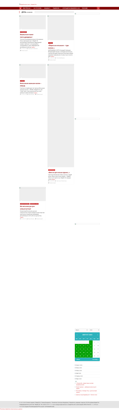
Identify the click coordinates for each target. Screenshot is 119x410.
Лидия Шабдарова (60, 58)
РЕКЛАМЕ (85, 8)
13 (83, 349)
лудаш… (33, 47)
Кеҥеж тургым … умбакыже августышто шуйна (86, 387)
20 (83, 352)
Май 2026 (78, 373)
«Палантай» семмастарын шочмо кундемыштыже (84, 384)
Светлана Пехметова (61, 181)
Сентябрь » (95, 359)
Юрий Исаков (31, 94)
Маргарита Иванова (33, 48)
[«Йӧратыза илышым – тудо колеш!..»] (60, 27)
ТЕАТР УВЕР (94, 381)
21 (87, 352)
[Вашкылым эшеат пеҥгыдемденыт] (32, 22)
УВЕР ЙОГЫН (26, 8)
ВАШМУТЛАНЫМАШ (25, 204)
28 (87, 356)
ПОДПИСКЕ (56, 8)
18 (76, 352)
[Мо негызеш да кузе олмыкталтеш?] (32, 194)
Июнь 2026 (79, 370)
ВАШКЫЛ (47, 8)
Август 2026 (79, 365)
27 (83, 356)
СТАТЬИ (50, 43)
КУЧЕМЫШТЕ (23, 32)
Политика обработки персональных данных (11, 409)
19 (80, 352)
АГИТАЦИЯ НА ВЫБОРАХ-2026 (71, 8)
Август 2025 (87, 335)
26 (80, 356)
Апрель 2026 (79, 376)
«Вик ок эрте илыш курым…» (59, 172)
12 (80, 349)
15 (90, 349)
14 (87, 349)
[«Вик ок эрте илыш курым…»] (60, 115)
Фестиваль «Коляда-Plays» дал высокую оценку (86, 391)
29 (90, 356)
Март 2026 (79, 379)
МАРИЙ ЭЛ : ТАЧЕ (34, 204)
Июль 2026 (79, 368)
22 (90, 352)
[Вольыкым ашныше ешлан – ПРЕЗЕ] (32, 71)
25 (76, 356)
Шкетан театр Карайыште (82, 395)
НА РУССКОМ (37, 8)
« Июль (78, 359)
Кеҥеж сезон (94, 395)
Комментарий (24, 50)
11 (76, 349)
